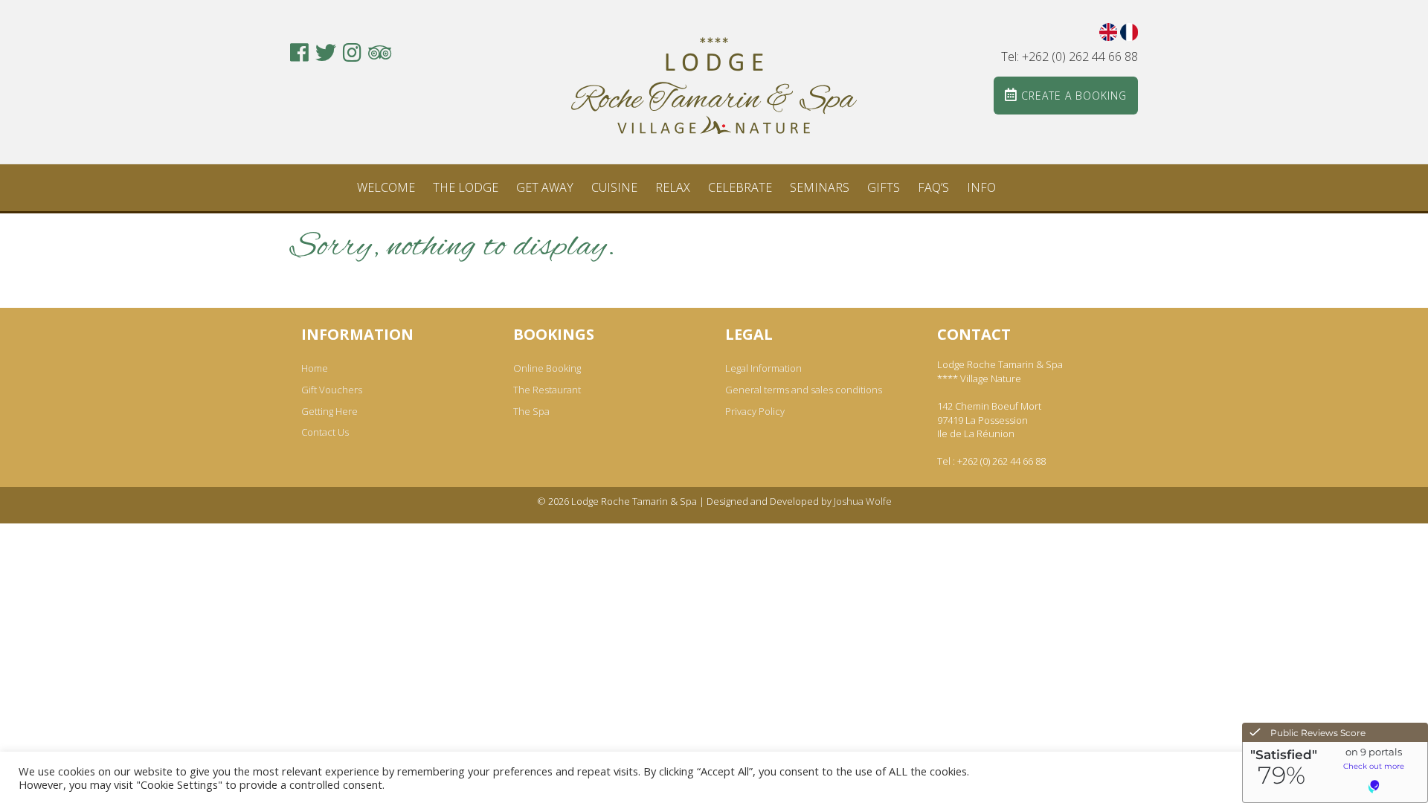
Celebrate (740, 187)
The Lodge (465, 187)
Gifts (883, 187)
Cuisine (614, 187)
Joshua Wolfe (863, 501)
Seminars (819, 187)
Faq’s (933, 187)
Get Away (544, 187)
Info (981, 187)
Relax (672, 187)
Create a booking (1072, 95)
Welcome (386, 187)
